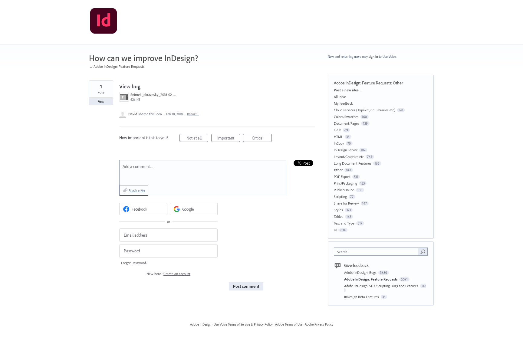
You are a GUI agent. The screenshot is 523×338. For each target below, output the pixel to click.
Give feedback (356, 265)
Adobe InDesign (200, 324)
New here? (168, 273)
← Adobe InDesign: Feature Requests (117, 66)
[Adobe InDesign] (103, 22)
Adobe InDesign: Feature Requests (362, 83)
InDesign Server (345, 150)
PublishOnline (344, 190)
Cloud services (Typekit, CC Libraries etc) (364, 110)
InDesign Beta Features (362, 296)
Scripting (340, 196)
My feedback (343, 103)
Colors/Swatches (346, 116)
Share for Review (346, 203)
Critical (262, 138)
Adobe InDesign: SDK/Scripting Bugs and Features (381, 286)
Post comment (246, 286)
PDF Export (342, 176)
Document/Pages (346, 123)
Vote (101, 102)
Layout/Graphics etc (349, 156)
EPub (337, 130)
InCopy (339, 143)
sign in (373, 56)
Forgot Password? (134, 263)
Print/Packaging (345, 183)
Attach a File (137, 190)
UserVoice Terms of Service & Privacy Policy (243, 324)
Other (398, 83)
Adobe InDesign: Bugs (360, 272)
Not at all (197, 138)
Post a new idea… (348, 90)
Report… (193, 114)
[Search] (423, 251)
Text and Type (344, 223)
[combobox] (377, 251)
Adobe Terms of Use (288, 324)
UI (335, 230)
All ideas (340, 96)
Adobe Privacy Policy (319, 324)
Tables (338, 216)
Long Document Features (352, 163)
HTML (338, 136)
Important (228, 138)
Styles (338, 210)
